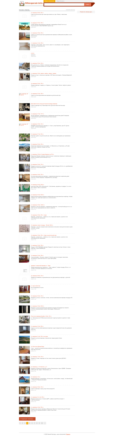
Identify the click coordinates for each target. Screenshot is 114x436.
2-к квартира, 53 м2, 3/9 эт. (37, 245)
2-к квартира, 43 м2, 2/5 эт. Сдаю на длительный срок (43, 235)
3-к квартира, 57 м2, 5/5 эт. (37, 134)
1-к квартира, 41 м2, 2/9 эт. (37, 43)
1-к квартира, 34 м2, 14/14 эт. (38, 204)
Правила (68, 434)
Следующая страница (26, 418)
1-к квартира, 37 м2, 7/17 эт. (37, 113)
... (44, 423)
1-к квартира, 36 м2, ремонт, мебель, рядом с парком (43, 73)
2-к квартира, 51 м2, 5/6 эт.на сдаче (39, 336)
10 (41, 423)
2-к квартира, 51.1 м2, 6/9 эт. (38, 397)
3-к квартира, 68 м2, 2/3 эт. (37, 275)
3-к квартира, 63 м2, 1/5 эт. (37, 296)
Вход (58, 1)
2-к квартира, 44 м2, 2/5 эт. (37, 174)
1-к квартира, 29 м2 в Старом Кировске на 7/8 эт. (42, 154)
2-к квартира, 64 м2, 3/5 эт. (37, 22)
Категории (21, 9)
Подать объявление (49, 1)
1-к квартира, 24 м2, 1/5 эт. (37, 124)
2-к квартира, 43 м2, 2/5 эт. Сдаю (39, 215)
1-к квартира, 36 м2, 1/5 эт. (37, 387)
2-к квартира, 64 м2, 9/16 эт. (37, 184)
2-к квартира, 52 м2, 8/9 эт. (37, 326)
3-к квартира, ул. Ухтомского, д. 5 (39, 366)
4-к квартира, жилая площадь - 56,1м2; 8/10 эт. (42, 225)
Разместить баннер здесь (86, 11)
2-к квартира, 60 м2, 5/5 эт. (37, 12)
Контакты (62, 1)
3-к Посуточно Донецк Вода (37, 346)
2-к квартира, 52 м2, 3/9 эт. (37, 93)
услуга (32, 53)
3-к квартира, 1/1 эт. (35, 376)
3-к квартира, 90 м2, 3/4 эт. (37, 63)
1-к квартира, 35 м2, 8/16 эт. (37, 306)
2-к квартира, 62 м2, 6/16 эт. (37, 194)
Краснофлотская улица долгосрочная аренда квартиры (44, 103)
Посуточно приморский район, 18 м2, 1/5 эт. (41, 316)
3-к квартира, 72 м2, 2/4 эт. (37, 356)
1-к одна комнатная (35, 285)
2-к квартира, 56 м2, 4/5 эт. (37, 144)
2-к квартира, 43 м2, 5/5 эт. (37, 407)
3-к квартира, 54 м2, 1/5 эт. (37, 164)
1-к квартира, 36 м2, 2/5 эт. (37, 33)
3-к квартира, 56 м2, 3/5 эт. (37, 83)
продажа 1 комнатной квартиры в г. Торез (40, 265)
